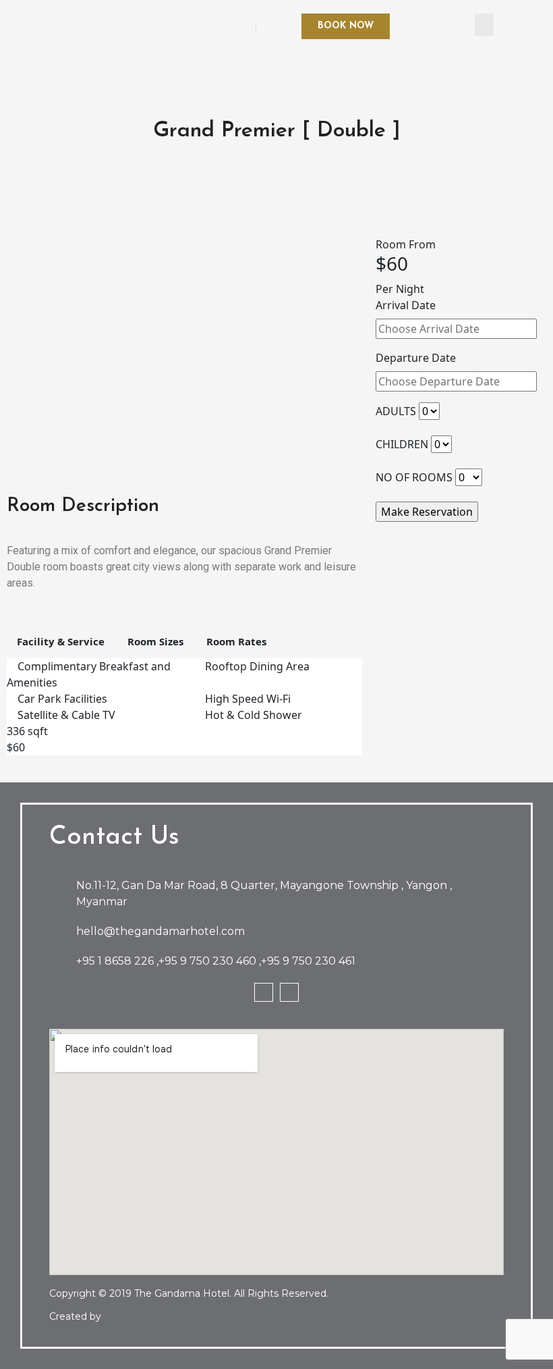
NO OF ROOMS (414, 477)
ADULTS (396, 411)
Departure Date (416, 357)
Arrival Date (406, 305)
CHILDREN (402, 444)
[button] (484, 25)
